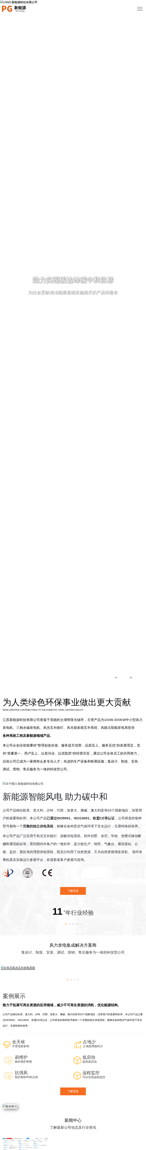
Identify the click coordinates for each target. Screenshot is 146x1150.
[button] (114, 677)
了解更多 (73, 1091)
